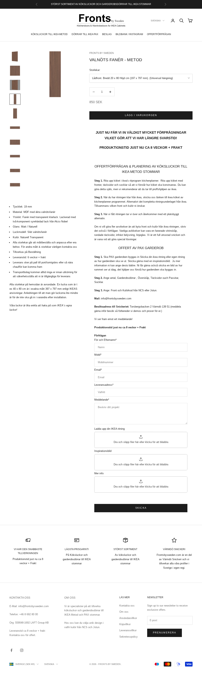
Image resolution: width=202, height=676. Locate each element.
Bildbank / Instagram (129, 34)
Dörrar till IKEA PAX (85, 34)
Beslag (107, 34)
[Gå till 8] (15, 156)
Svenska (156, 20)
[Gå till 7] (15, 142)
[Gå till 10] (15, 184)
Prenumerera (164, 632)
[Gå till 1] (15, 56)
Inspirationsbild (102, 450)
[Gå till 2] (15, 70)
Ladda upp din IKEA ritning (109, 428)
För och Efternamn (105, 339)
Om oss (123, 611)
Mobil (97, 354)
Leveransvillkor (128, 630)
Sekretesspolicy (128, 636)
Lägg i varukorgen (141, 115)
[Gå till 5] (15, 113)
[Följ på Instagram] (22, 650)
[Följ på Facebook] (11, 650)
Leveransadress (103, 384)
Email (98, 369)
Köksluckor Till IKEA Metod (49, 34)
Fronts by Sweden (101, 53)
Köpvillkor (125, 624)
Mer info (99, 473)
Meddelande (101, 399)
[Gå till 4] (15, 99)
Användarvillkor (128, 618)
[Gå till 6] (15, 127)
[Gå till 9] (15, 170)
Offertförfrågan (159, 34)
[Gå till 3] (15, 84)
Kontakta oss (127, 605)
